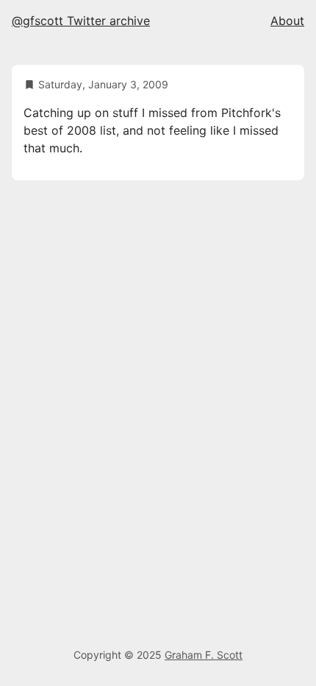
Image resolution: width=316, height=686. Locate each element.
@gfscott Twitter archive (81, 20)
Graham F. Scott (204, 654)
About (287, 20)
